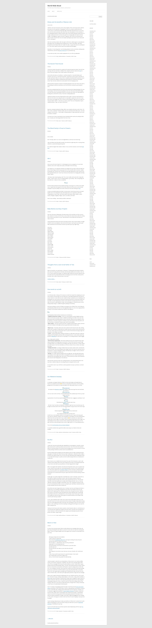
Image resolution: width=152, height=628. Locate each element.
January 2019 (92, 42)
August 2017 (92, 49)
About (53, 11)
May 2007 (91, 182)
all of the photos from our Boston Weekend (60, 425)
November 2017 (92, 45)
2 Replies (49, 267)
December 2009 (92, 137)
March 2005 (92, 219)
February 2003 (92, 254)
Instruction (59, 11)
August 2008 (92, 160)
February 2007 (92, 186)
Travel (70, 432)
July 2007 (91, 179)
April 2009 (91, 149)
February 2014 (92, 83)
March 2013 (92, 99)
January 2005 (92, 221)
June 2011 (91, 116)
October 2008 (92, 157)
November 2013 (92, 88)
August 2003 (92, 246)
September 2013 (93, 90)
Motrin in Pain (52, 523)
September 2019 (93, 31)
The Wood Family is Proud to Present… (59, 128)
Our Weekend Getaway (55, 376)
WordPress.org (92, 266)
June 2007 (91, 180)
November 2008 (92, 156)
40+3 (49, 158)
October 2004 (92, 226)
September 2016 (93, 60)
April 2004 (91, 234)
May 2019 (91, 36)
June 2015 (91, 72)
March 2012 (92, 110)
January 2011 (92, 122)
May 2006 (91, 199)
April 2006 (91, 200)
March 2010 (92, 133)
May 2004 (91, 233)
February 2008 (92, 169)
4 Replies (49, 66)
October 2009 (92, 140)
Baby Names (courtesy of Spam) (57, 209)
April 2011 (91, 119)
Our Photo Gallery (93, 23)
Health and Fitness (62, 56)
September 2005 (93, 210)
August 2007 (92, 177)
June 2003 (91, 249)
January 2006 (92, 204)
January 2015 (92, 79)
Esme (60, 120)
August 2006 (92, 194)
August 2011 (92, 115)
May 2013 (91, 96)
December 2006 (92, 189)
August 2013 (92, 92)
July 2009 (91, 145)
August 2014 (92, 80)
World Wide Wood (54, 6)
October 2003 (92, 243)
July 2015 (91, 70)
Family (60, 281)
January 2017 (92, 59)
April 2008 (91, 166)
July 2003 (91, 247)
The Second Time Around (55, 64)
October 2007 (92, 174)
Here (80, 70)
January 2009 (92, 153)
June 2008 (91, 163)
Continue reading (51, 279)
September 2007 (93, 176)
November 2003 (92, 241)
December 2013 (92, 86)
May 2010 (91, 130)
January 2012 (92, 112)
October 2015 (92, 66)
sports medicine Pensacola (68, 591)
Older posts (50, 618)
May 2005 (91, 216)
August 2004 (92, 229)
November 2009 (92, 139)
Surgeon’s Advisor (64, 469)
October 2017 (92, 46)
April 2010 (91, 132)
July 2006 (91, 196)
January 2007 (92, 187)
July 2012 (91, 105)
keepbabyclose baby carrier (60, 539)
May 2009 (91, 147)
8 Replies (49, 131)
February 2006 (92, 203)
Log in (91, 261)
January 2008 (92, 170)
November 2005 (92, 207)
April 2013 (91, 97)
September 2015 (93, 68)
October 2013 (92, 89)
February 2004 (92, 237)
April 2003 (91, 251)
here (79, 188)
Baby (57, 56)
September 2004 (93, 227)
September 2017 (93, 48)
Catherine (60, 432)
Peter (75, 56)
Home (49, 11)
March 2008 (92, 167)
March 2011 (92, 120)
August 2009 (92, 143)
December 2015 (92, 63)
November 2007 (92, 173)
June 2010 (91, 129)
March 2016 (92, 62)
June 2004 (91, 231)
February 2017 (92, 58)
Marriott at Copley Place (59, 389)
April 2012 (91, 109)
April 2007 (91, 183)
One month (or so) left (54, 289)
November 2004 (92, 224)
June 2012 (91, 106)
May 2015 (91, 73)
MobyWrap (54, 336)
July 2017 (91, 50)
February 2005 (92, 220)
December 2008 (92, 154)
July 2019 (91, 33)
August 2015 (92, 69)
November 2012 (92, 103)
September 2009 (93, 142)
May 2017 (91, 53)
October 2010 (92, 125)
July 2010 (91, 127)
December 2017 (92, 43)
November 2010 (92, 123)
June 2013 (91, 95)
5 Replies (49, 211)
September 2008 (93, 159)
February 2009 (92, 152)
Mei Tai (49, 578)
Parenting (60, 611)
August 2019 (92, 32)
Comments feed (92, 264)
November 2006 (92, 190)
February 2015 (92, 78)
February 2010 (92, 135)
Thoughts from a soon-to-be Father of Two (61, 265)
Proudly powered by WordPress (53, 622)
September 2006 (93, 193)
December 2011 (92, 113)
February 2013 (92, 100)
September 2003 (93, 244)
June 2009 (91, 146)
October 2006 (92, 192)
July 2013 (91, 93)
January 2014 (92, 85)
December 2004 (92, 223)
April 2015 (91, 75)
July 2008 (91, 162)
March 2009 (92, 150)
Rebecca (70, 120)
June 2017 (91, 52)
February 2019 (92, 40)
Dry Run (50, 440)
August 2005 (92, 211)
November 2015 (92, 65)
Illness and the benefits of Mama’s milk (60, 22)
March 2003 (92, 253)
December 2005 (92, 206)
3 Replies (49, 525)
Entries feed (92, 263)
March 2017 (92, 56)
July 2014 (91, 82)
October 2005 (92, 209)
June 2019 (91, 35)
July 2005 (91, 213)
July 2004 (91, 230)
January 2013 (92, 102)
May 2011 (91, 117)
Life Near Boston (66, 432)
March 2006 (92, 202)
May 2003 (91, 250)
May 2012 (91, 107)
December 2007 (92, 172)
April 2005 (91, 217)
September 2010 (93, 126)
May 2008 (91, 164)
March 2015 (92, 76)
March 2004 (92, 236)
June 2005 (91, 214)
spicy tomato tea (63, 50)
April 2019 (91, 38)
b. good (64, 402)
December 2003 (92, 240)
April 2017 (91, 55)
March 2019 (92, 39)
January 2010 (92, 136)
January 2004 (92, 239)
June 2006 (91, 197)
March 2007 (92, 184)
